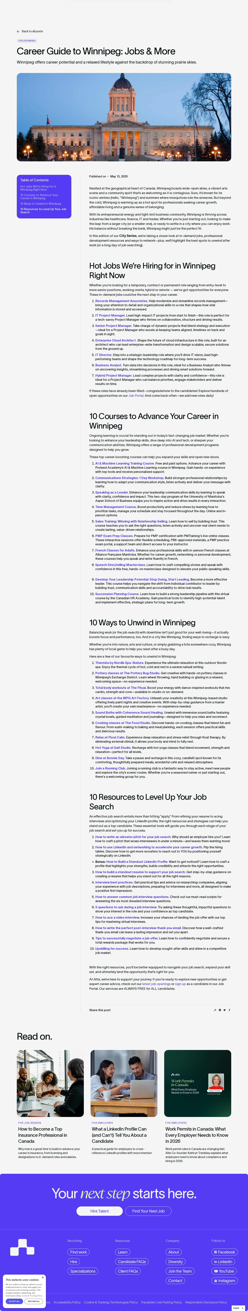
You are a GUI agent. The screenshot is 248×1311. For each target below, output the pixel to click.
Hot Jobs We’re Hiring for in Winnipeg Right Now (38, 188)
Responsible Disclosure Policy (206, 1302)
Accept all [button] (14, 1301)
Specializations (82, 1271)
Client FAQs (128, 1271)
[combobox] (238, 1308)
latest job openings (156, 984)
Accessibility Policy (67, 1302)
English (236, 1308)
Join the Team (180, 1271)
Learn (123, 1252)
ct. (116, 340)
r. (113, 375)
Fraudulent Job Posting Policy (161, 1302)
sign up (180, 984)
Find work (78, 1252)
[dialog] (24, 1291)
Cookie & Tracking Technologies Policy (111, 1302)
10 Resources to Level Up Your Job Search (43, 211)
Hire (73, 1261)
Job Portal (136, 395)
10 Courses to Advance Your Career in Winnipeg (39, 196)
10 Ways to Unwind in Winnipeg (40, 203)
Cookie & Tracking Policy (32, 1296)
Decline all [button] (34, 1301)
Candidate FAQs (132, 1261)
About (173, 1252)
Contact (175, 1280)
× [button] (43, 1278)
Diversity (175, 1261)
